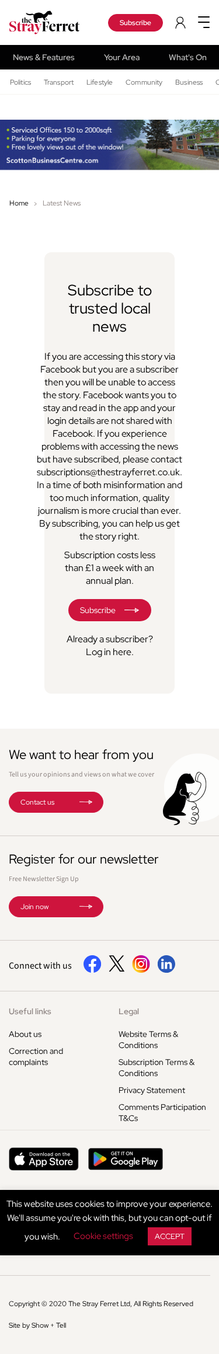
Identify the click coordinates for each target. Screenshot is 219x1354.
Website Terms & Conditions (148, 1039)
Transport (59, 82)
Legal (129, 1011)
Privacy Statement (152, 1090)
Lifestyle (99, 82)
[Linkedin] (166, 970)
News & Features (44, 57)
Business (189, 82)
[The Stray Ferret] (48, 22)
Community (144, 82)
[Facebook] (93, 970)
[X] (117, 968)
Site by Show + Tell (37, 1325)
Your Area (122, 57)
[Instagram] (141, 970)
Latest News (62, 203)
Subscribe (135, 22)
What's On (188, 57)
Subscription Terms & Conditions (156, 1067)
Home (19, 203)
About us (25, 1034)
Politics (20, 82)
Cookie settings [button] (103, 1236)
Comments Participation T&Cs (162, 1112)
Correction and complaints (36, 1056)
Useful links (30, 1011)
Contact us (37, 802)
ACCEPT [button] (170, 1236)
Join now (34, 906)
